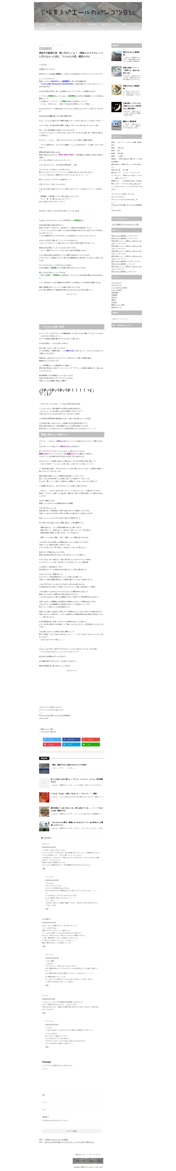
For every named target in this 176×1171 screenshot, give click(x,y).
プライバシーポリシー (95, 1154)
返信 (44, 868)
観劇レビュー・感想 (47, 729)
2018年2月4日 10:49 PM (52, 880)
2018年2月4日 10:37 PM (49, 922)
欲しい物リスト (135, 183)
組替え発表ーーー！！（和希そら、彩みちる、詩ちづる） (132, 70)
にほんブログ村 (43, 718)
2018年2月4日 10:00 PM (49, 847)
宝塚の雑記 (92, 24)
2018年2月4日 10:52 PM (52, 958)
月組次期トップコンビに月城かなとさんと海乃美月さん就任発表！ (132, 105)
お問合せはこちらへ (80, 1154)
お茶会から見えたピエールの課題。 (57, 1139)
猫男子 (124, 24)
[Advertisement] (88, 36)
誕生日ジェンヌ (108, 24)
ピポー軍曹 (55, 74)
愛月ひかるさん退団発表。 (119, 236)
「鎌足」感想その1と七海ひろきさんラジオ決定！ (69, 765)
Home (43, 24)
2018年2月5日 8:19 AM (48, 999)
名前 (43, 1095)
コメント (45, 1069)
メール (44, 1102)
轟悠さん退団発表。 (130, 121)
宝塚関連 (114, 295)
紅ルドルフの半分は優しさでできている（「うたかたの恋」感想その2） (69, 1142)
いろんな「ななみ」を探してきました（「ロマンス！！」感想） (74, 793)
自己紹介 (43, 28)
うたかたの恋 (45, 731)
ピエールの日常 (116, 290)
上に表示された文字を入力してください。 (55, 1120)
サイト (44, 1109)
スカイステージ (75, 24)
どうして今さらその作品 (119, 287)
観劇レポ (59, 24)
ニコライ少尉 (47, 116)
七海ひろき (53, 731)
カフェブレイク (116, 283)
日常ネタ (114, 297)
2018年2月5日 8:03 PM (51, 1024)
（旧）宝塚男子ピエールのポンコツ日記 (125, 224)
